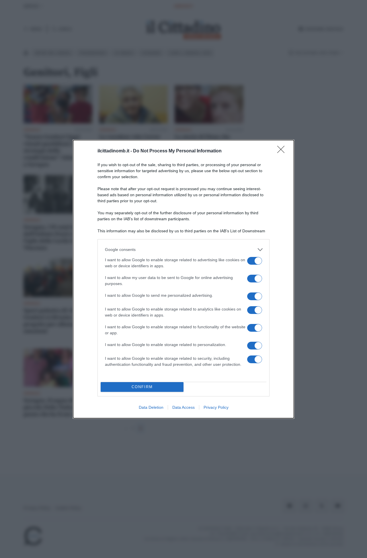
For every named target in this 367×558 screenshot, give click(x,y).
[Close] (282, 151)
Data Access (183, 407)
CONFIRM (142, 387)
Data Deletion (151, 407)
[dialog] (183, 279)
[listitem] (183, 250)
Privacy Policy (216, 407)
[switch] (254, 261)
